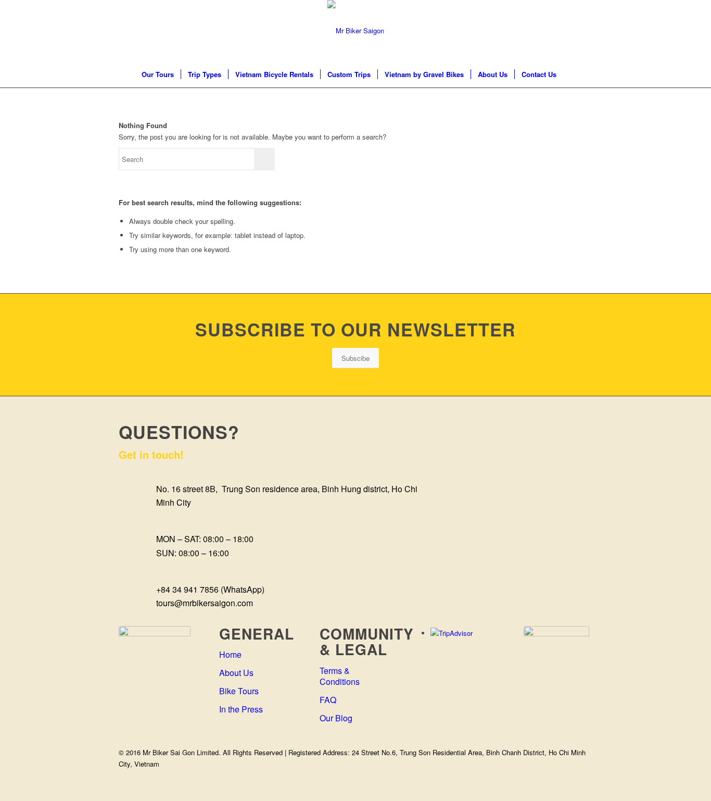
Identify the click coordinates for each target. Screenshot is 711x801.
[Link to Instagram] (553, 31)
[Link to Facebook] (522, 31)
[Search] (570, 74)
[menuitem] (158, 74)
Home (230, 654)
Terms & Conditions (340, 676)
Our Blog (336, 718)
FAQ (328, 700)
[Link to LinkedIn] (537, 31)
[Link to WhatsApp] (584, 31)
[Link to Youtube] (569, 31)
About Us (236, 673)
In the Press (241, 709)
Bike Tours (239, 691)
